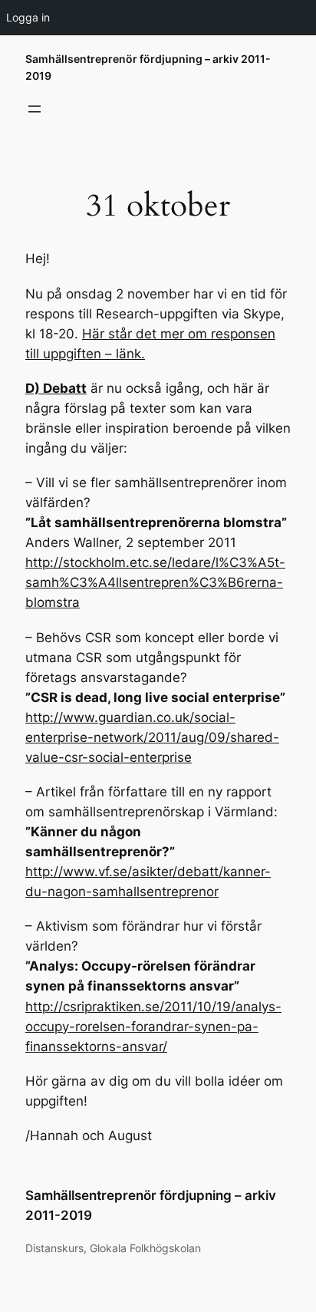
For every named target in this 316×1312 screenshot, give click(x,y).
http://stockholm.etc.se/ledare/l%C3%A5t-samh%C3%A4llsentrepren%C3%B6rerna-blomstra (155, 582)
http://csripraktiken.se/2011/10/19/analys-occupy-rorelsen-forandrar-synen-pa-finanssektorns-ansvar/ (153, 1026)
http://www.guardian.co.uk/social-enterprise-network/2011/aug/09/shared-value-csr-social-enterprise (152, 737)
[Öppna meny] (34, 109)
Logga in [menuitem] (28, 17)
